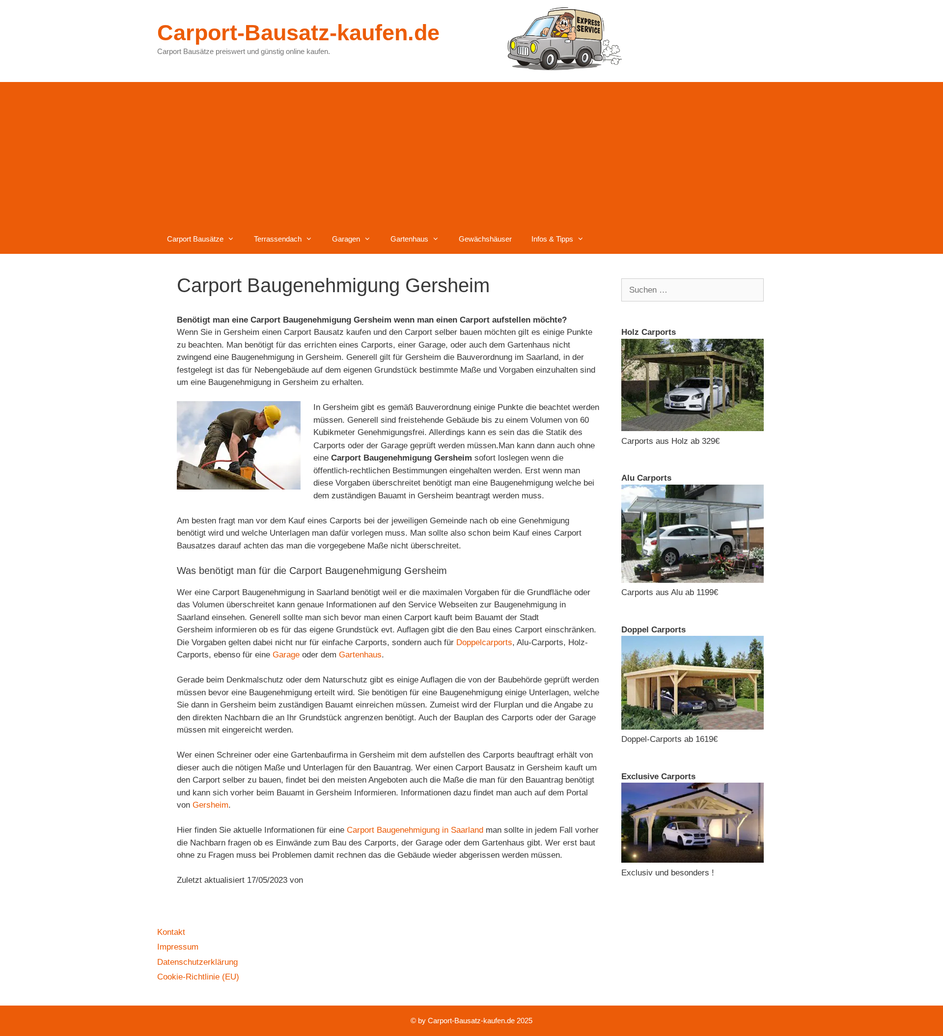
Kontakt (171, 932)
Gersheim (210, 805)
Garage (286, 654)
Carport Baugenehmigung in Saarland (415, 830)
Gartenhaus (409, 239)
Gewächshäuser (485, 239)
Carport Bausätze (195, 239)
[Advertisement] (471, 150)
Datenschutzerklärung (197, 962)
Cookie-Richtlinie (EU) (198, 976)
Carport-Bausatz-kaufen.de (298, 32)
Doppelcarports (484, 642)
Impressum (177, 947)
